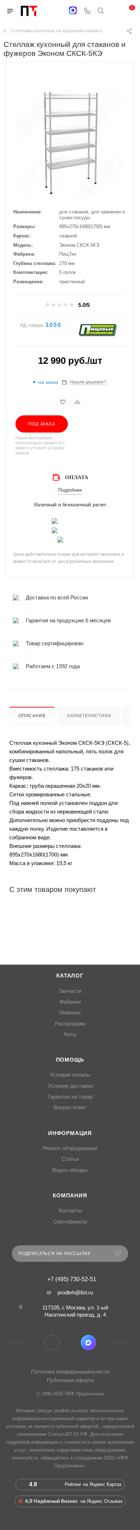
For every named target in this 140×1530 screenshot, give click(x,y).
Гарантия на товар (70, 1097)
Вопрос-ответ (70, 1107)
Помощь (70, 1060)
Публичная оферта (70, 1380)
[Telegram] (59, 11)
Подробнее (70, 490)
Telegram (52, 1342)
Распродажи (70, 1024)
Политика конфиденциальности (70, 1372)
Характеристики (89, 715)
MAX (88, 1342)
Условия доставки (70, 1086)
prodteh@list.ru (75, 1292)
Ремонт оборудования (70, 1148)
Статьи (70, 1159)
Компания (70, 1195)
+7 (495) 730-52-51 (71, 1279)
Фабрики (70, 1002)
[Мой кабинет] (114, 11)
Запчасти (70, 991)
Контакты (70, 1210)
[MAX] (73, 10)
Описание (32, 715)
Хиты (70, 1034)
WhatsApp (70, 1342)
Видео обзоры (70, 1170)
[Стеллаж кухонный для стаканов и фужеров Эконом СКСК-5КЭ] (70, 143)
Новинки (70, 1012)
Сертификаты (70, 1222)
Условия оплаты (70, 1075)
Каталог (70, 976)
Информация (70, 1133)
